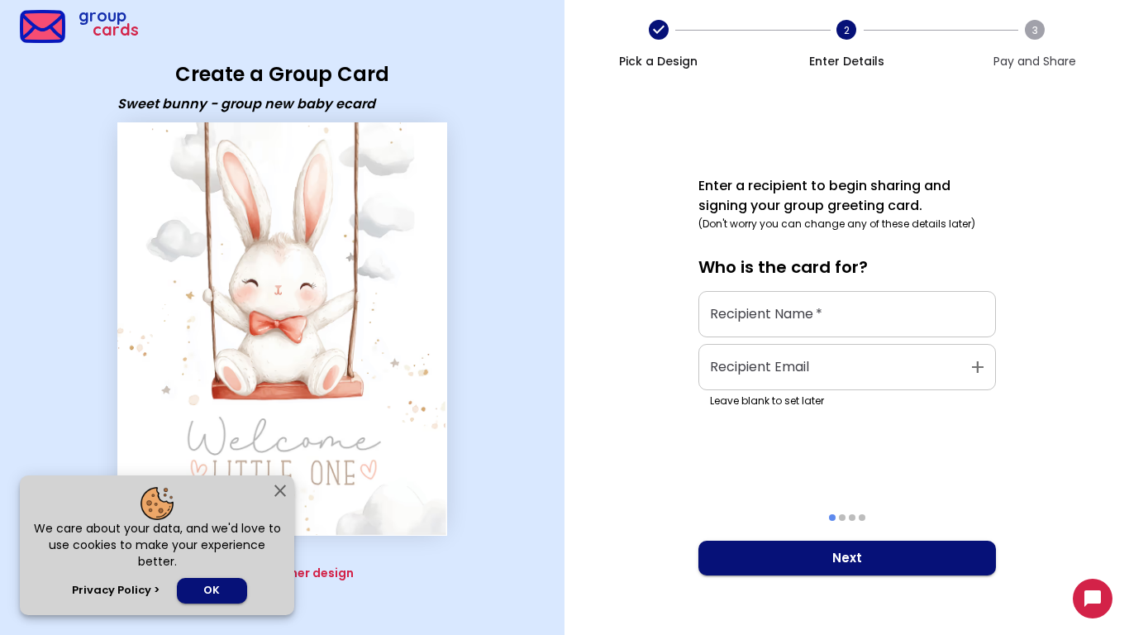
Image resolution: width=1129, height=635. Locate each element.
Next (847, 557)
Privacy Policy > (116, 590)
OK (211, 590)
